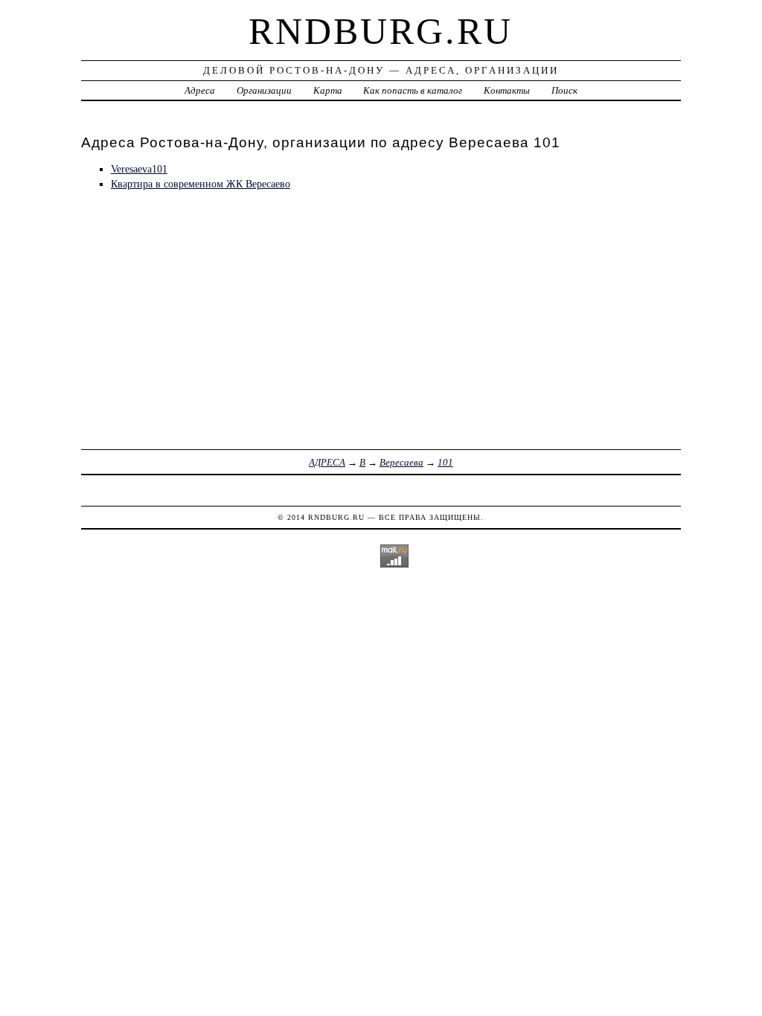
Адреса (200, 90)
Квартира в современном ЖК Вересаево (200, 184)
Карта (327, 90)
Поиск (564, 90)
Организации (264, 90)
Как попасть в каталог (412, 90)
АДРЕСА (327, 462)
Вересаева (401, 462)
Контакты (507, 90)
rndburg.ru (381, 31)
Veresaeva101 (139, 169)
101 (445, 462)
